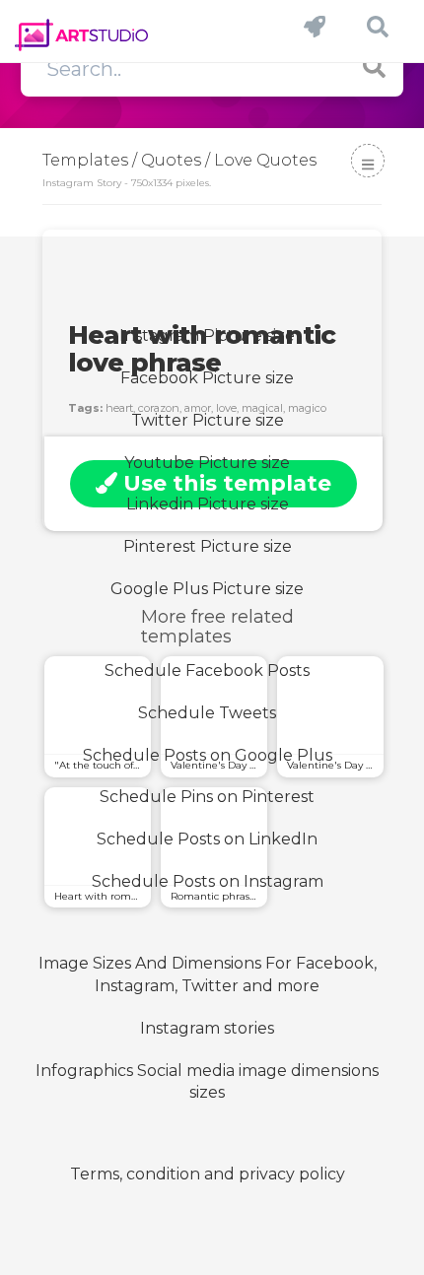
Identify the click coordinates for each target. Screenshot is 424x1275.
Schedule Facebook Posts (207, 670)
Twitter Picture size (207, 420)
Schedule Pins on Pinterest (207, 796)
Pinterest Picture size (207, 546)
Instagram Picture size (207, 335)
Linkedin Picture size (207, 504)
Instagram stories (207, 1028)
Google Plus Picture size (207, 588)
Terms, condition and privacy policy (207, 1174)
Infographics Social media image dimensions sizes (207, 1082)
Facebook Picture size (207, 378)
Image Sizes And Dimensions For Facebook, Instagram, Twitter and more (207, 974)
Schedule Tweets (207, 713)
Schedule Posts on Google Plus (207, 755)
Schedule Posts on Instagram (207, 881)
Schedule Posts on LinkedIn (207, 839)
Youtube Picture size (207, 462)
